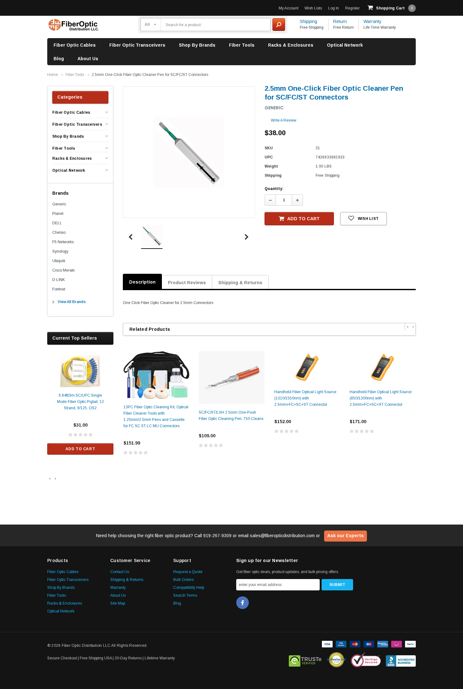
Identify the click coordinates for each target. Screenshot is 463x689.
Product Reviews (187, 282)
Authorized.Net (336, 660)
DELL (57, 223)
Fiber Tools (241, 45)
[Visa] (327, 643)
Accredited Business (401, 660)
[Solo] (396, 643)
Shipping (308, 21)
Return (340, 21)
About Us (87, 58)
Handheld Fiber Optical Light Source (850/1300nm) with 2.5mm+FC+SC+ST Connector (381, 398)
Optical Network (345, 45)
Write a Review (283, 120)
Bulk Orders (183, 579)
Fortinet (58, 289)
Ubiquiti (58, 261)
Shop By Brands (197, 45)
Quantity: (274, 189)
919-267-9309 (217, 535)
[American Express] (382, 643)
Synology (60, 251)
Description (142, 281)
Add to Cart (80, 449)
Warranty (372, 21)
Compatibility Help (188, 587)
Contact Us (119, 572)
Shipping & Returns (240, 282)
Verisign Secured (366, 660)
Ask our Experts (345, 535)
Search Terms (185, 595)
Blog (59, 58)
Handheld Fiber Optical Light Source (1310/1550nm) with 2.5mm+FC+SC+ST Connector (305, 398)
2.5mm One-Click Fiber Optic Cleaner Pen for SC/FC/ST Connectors (150, 74)
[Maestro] (368, 643)
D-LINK (58, 280)
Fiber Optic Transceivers (137, 45)
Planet (57, 213)
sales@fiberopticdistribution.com (282, 535)
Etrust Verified (305, 660)
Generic (59, 204)
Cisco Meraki (63, 270)
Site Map (117, 603)
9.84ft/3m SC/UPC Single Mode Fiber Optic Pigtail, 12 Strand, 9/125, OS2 (80, 401)
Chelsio (59, 232)
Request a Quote (188, 572)
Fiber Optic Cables (75, 45)
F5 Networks (63, 242)
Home (52, 74)
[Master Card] (355, 643)
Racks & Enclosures (290, 45)
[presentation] (50, 478)
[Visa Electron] (341, 643)
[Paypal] (410, 643)
